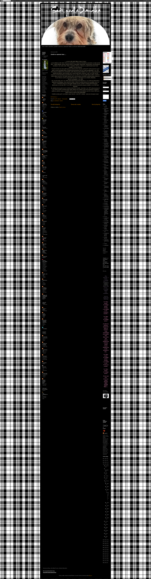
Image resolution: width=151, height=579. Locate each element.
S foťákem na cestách (44, 288)
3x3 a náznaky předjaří (44, 283)
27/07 (108, 502)
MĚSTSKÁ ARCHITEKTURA (106, 157)
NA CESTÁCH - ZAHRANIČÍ (106, 186)
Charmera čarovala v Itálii (44, 397)
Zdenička (44, 367)
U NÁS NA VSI (106, 231)
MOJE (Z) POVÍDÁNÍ (106, 162)
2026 (105, 458)
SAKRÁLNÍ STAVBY (106, 218)
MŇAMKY (106, 159)
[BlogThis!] (71, 99)
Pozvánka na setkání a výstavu (44, 375)
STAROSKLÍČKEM (106, 223)
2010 (105, 562)
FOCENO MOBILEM (106, 134)
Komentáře (106, 79)
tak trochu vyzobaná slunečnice (44, 321)
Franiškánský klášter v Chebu (44, 339)
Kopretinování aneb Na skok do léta (44, 358)
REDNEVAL (44, 281)
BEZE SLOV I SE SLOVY (106, 120)
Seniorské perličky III (44, 217)
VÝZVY (105, 243)
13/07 (108, 505)
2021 (105, 541)
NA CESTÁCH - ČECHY (58, 100)
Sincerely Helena (44, 303)
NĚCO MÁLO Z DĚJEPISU (106, 195)
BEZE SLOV (105, 117)
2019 (105, 545)
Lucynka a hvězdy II (44, 193)
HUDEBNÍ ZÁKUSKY (106, 143)
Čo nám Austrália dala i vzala (44, 115)
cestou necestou (44, 132)
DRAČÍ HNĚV (43, 316)
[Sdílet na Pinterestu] (74, 99)
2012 (105, 558)
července (107, 480)
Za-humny (44, 362)
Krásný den (44, 133)
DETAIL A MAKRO (106, 131)
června (106, 521)
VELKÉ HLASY (105, 237)
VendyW (105, 433)
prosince (107, 465)
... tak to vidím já (44, 99)
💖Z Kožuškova (44, 240)
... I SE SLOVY (105, 106)
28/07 (108, 489)
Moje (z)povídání (106, 165)
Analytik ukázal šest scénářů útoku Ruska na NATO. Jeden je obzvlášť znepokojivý (44, 266)
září (106, 475)
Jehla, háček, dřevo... (43, 163)
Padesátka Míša (44, 244)
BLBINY (105, 122)
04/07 (108, 514)
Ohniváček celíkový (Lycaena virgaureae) (44, 145)
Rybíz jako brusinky (44, 168)
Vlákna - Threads (44, 276)
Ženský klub (44, 373)
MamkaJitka (44, 199)
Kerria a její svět (44, 176)
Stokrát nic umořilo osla (44, 346)
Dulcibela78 (44, 136)
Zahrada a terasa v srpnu (44, 108)
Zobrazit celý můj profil (105, 453)
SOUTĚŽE (106, 220)
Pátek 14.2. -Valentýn (44, 352)
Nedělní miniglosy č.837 (44, 123)
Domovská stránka (76, 104)
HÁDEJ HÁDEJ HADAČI (106, 140)
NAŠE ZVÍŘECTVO (106, 191)
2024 (105, 462)
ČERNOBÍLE (106, 129)
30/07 (108, 483)
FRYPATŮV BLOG (44, 156)
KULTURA (106, 152)
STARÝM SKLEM (106, 225)
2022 (105, 539)
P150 (43, 299)
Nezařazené (106, 197)
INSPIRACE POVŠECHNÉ (106, 147)
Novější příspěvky (55, 104)
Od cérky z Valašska (44, 238)
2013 (105, 556)
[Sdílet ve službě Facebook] (73, 99)
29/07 (108, 486)
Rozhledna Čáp (44, 158)
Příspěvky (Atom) (62, 107)
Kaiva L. (44, 172)
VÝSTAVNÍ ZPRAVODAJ (106, 241)
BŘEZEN (44, 257)
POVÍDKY (106, 204)
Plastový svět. (44, 128)
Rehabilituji (44, 310)
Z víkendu (44, 333)
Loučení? (44, 152)
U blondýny (44, 328)
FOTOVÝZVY (106, 137)
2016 (105, 551)
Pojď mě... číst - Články (44, 261)
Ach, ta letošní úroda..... (44, 223)
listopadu (106, 470)
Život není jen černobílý (44, 389)
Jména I (43, 390)
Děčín (43, 100)
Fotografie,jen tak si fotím (44, 151)
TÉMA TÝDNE (105, 228)
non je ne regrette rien (105, 296)
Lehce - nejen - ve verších (44, 188)
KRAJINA (106, 149)
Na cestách (106, 175)
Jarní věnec (44, 137)
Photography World (45, 56)
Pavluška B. (44, 256)
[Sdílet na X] (72, 99)
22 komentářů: (65, 98)
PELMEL (106, 203)
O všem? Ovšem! (44, 228)
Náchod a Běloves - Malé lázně (44, 291)
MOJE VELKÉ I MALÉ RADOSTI (106, 172)
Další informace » (54, 96)
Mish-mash (44, 206)
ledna (106, 536)
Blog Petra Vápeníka (44, 120)
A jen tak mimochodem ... (44, 104)
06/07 (108, 511)
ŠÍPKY (43, 363)
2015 (105, 553)
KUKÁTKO (106, 151)
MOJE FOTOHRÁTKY (106, 168)
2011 (105, 560)
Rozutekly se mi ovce (44, 195)
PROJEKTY (106, 206)
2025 (105, 460)
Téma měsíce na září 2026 (44, 183)
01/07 (108, 517)
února (106, 533)
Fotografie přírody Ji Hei (44, 141)
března (106, 530)
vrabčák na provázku (44, 344)
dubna (106, 527)
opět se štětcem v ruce (44, 324)
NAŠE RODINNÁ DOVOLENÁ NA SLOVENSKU (44, 232)
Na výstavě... (44, 253)
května (106, 524)
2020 (105, 543)
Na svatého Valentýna (44, 384)
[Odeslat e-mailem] (70, 99)
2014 (105, 555)
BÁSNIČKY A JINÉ (106, 114)
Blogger (90, 575)
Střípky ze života (44, 309)
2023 (105, 464)
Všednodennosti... (44, 350)
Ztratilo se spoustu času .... (58, 54)
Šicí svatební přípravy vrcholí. (44, 201)
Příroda (105, 216)
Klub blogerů (43, 181)
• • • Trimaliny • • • (44, 394)
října (106, 472)
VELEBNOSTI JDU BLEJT (106, 234)
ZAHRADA (106, 245)
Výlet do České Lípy (44, 246)
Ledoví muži (44, 177)
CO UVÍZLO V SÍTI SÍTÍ (106, 125)
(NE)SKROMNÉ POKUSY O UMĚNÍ (106, 110)
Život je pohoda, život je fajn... (44, 381)
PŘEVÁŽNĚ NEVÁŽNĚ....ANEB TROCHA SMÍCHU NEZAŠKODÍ (106, 211)
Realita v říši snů (44, 274)
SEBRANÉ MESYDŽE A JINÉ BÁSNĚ (44, 297)
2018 (105, 547)
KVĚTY (105, 154)
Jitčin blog (44, 167)
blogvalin (44, 127)
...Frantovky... (44, 305)
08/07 (108, 508)
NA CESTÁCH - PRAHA (106, 182)
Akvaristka (44, 189)
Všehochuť (44, 356)
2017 (105, 549)
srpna (106, 477)
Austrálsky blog (44, 113)
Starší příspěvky (96, 104)
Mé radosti (44, 221)
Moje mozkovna (44, 215)
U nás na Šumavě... (44, 332)
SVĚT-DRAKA (44, 314)
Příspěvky (106, 77)
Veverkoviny (44, 337)
